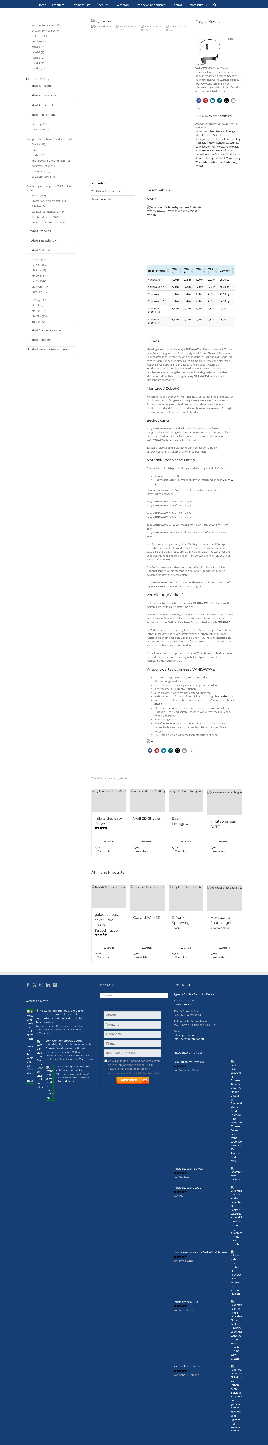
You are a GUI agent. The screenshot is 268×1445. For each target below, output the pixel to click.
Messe (220, 146)
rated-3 (38, 57)
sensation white (204, 154)
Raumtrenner (217, 131)
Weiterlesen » (46, 1033)
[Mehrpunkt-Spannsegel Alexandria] (224, 898)
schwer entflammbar (224, 150)
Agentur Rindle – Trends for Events (194, 994)
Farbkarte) (227, 696)
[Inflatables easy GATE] (224, 802)
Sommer (220, 154)
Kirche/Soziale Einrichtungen (51, 160)
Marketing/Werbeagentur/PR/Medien (49, 188)
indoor (211, 142)
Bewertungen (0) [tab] (101, 199)
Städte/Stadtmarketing (48, 211)
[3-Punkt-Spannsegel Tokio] (186, 898)
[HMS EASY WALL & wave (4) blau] (140, 21)
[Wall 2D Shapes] (147, 800)
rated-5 (38, 68)
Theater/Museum (45, 217)
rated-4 (38, 63)
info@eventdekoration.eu (189, 1039)
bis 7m (39, 281)
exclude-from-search (45, 30)
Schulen (38, 206)
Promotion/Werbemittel (49, 201)
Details (110, 841)
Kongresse (222, 142)
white (206, 162)
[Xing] (55, 985)
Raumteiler (231, 146)
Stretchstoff (233, 154)
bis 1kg (38, 311)
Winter (199, 165)
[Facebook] (28, 985)
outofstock (40, 41)
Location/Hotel (44, 176)
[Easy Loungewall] (186, 800)
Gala (36, 150)
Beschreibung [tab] (99, 183)
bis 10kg (39, 305)
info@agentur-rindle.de (187, 1035)
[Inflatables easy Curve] (109, 800)
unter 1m (40, 292)
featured (39, 36)
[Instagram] (41, 985)
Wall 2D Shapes (147, 818)
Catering (39, 124)
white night (232, 162)
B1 (213, 139)
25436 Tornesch (183, 1004)
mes (213, 146)
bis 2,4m (39, 265)
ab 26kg (39, 300)
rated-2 (38, 52)
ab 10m (39, 259)
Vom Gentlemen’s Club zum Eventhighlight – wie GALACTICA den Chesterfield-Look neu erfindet (69, 1044)
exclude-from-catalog (46, 25)
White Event (218, 162)
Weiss (198, 162)
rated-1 (38, 47)
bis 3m (39, 270)
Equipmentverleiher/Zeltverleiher (49, 139)
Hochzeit (200, 142)
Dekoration (41, 129)
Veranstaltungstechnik (48, 222)
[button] (214, 4)
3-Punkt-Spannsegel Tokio (182, 922)
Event (38, 144)
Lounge (233, 142)
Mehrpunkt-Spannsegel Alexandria (221, 922)
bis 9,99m (40, 286)
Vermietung (233, 158)
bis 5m (39, 275)
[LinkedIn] (48, 985)
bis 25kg (40, 316)
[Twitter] (35, 985)
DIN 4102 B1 (224, 622)
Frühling (235, 139)
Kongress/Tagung (45, 166)
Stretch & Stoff (212, 135)
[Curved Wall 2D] (147, 898)
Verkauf (220, 158)
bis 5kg (38, 321)
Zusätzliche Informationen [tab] (106, 191)
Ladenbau (41, 171)
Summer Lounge (205, 158)
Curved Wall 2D (147, 917)
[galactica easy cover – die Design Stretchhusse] (109, 896)
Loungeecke (202, 146)
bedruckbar (223, 139)
